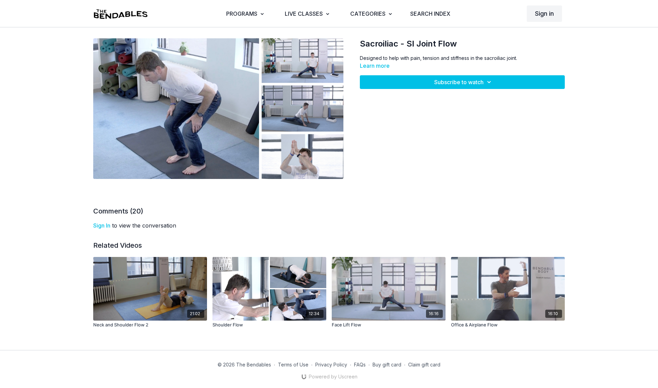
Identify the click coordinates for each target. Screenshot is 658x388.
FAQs (360, 364)
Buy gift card (387, 364)
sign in (101, 225)
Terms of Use (293, 364)
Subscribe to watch (459, 82)
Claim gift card (424, 364)
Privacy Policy (331, 364)
